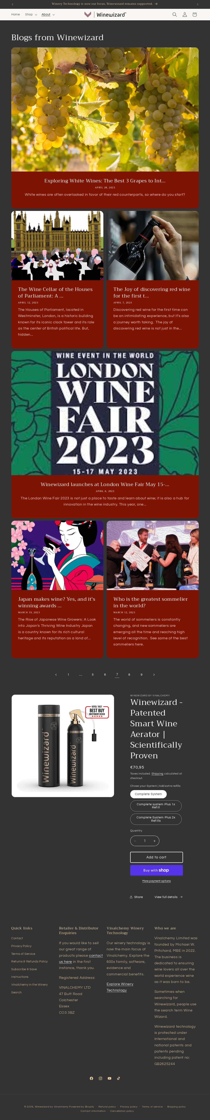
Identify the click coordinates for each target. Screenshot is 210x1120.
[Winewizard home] (111, 14)
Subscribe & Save (24, 969)
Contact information (93, 1111)
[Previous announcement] (12, 4)
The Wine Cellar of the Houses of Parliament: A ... (55, 292)
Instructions (20, 976)
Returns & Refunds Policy (29, 961)
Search (16, 992)
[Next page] (154, 675)
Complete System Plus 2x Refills (156, 819)
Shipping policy (176, 1106)
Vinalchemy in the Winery (29, 984)
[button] (31, 14)
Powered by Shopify (81, 1106)
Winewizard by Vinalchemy (51, 1106)
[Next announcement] (197, 4)
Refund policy (107, 1106)
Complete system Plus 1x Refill (156, 806)
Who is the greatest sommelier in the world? (150, 602)
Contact (17, 938)
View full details (166, 897)
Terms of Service (23, 953)
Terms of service (152, 1106)
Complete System (148, 794)
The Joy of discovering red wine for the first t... (152, 292)
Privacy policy (129, 1106)
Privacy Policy (21, 946)
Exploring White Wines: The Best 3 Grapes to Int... (105, 181)
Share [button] (138, 897)
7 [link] (117, 674)
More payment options (156, 881)
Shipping (157, 773)
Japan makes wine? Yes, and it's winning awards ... (56, 602)
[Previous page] (56, 675)
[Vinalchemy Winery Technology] (87, 14)
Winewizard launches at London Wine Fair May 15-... (105, 484)
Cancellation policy (122, 1111)
